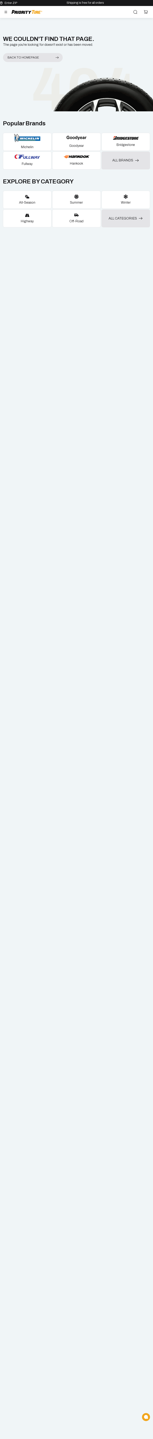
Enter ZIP (10, 2)
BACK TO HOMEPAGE (23, 57)
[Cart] (146, 12)
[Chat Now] (146, 1417)
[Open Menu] (6, 12)
